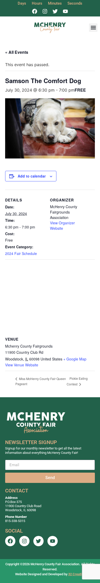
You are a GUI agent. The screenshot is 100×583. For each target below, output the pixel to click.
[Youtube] (65, 11)
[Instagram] (45, 11)
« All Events (16, 52)
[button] (93, 27)
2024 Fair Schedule (21, 253)
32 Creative (76, 574)
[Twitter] (55, 11)
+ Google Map (74, 358)
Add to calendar (32, 176)
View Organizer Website (62, 225)
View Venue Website (21, 364)
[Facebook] (34, 11)
